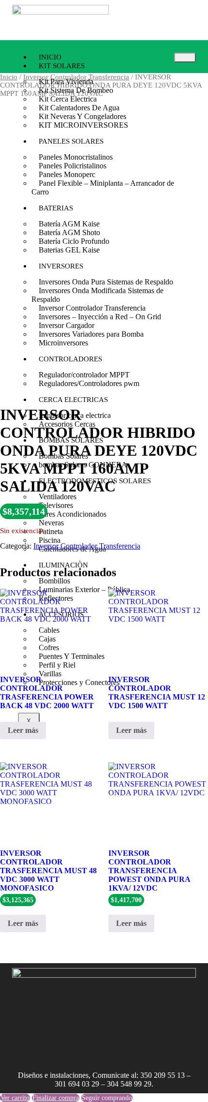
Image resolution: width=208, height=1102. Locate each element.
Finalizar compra (55, 1098)
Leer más (23, 730)
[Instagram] (75, 1047)
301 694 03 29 (77, 1084)
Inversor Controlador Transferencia (86, 546)
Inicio (8, 77)
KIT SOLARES (62, 66)
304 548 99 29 (129, 1084)
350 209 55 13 (162, 1075)
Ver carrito (15, 1098)
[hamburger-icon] (185, 57)
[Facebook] (104, 1047)
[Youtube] (132, 1047)
